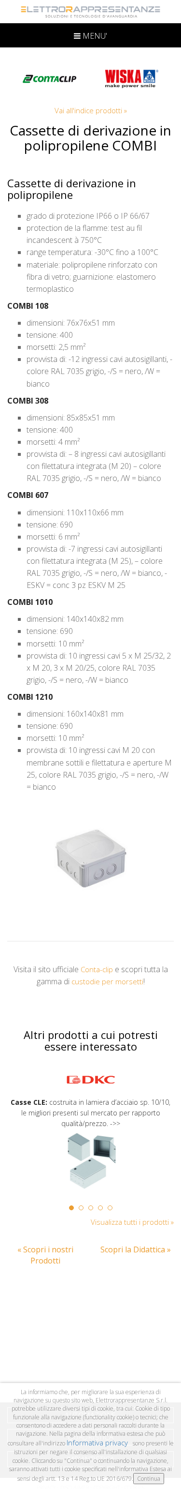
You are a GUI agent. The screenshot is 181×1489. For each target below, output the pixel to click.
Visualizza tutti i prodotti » (132, 1222)
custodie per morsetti (107, 981)
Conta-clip (97, 969)
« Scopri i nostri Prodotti (45, 1255)
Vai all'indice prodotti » (91, 110)
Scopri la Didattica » (135, 1249)
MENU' (94, 35)
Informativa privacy (98, 1442)
